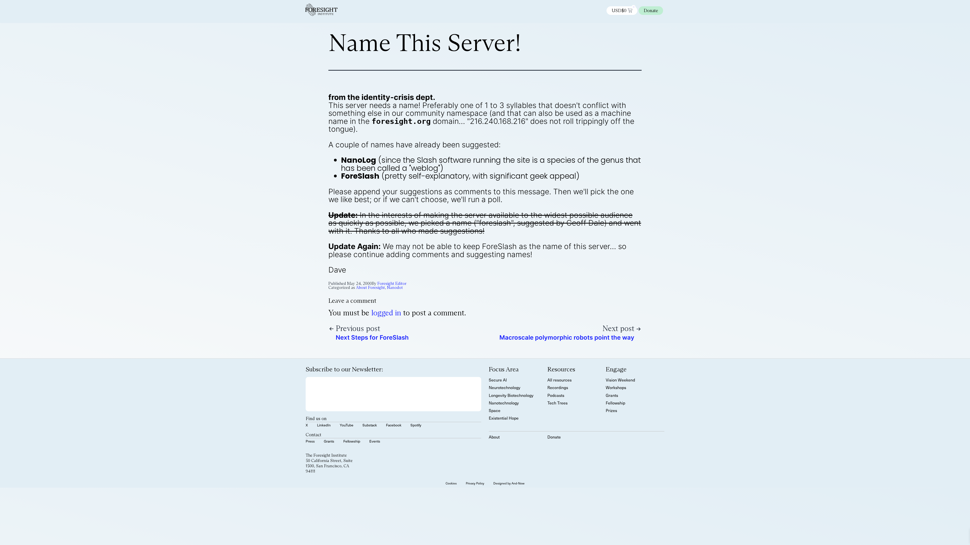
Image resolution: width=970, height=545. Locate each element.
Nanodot (395, 287)
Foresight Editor (391, 283)
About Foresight (370, 287)
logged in (386, 312)
